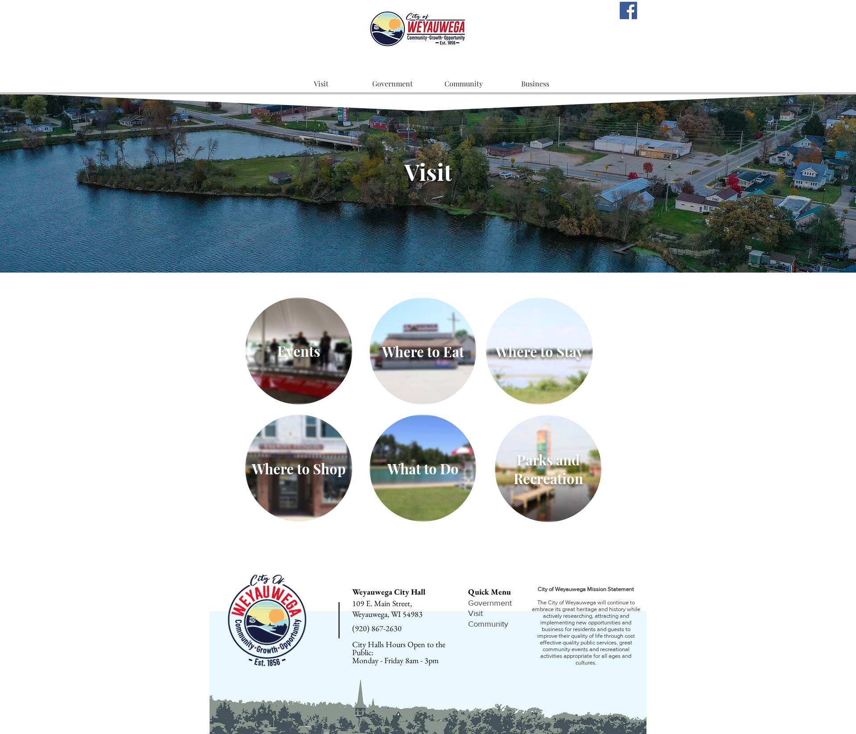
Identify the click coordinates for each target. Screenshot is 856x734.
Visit (475, 613)
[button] (321, 84)
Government (490, 603)
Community (488, 624)
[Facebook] (628, 10)
